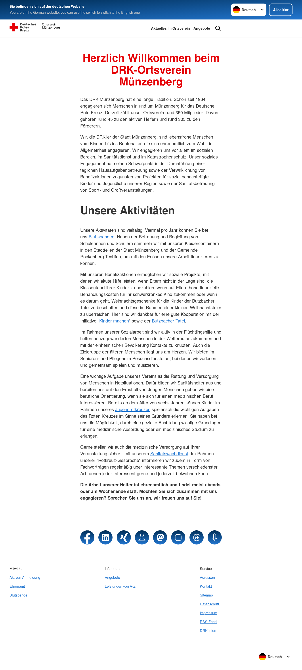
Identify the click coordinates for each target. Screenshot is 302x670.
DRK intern (208, 630)
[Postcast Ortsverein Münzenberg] (215, 537)
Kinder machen (114, 320)
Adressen (207, 577)
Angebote (201, 28)
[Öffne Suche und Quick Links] (218, 28)
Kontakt (206, 586)
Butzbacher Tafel (168, 320)
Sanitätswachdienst (169, 453)
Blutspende (18, 595)
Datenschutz (210, 603)
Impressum (208, 612)
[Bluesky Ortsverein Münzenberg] (178, 537)
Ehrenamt (17, 586)
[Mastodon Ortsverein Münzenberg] (160, 537)
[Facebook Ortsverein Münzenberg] (87, 537)
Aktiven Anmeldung (25, 577)
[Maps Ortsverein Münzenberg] (142, 537)
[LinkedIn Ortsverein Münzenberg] (105, 537)
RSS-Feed (208, 621)
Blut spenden (101, 236)
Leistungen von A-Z (120, 586)
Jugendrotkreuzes (132, 409)
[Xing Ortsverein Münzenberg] (124, 537)
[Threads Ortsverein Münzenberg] (196, 537)
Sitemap (206, 595)
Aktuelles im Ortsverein (170, 28)
